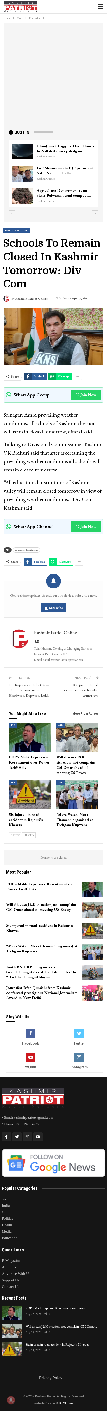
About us (9, 1267)
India (6, 1206)
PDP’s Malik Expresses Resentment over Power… (57, 1308)
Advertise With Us (16, 1274)
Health (7, 1225)
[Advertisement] (53, 78)
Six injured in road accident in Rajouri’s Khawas (57, 1344)
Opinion (8, 1212)
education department (26, 549)
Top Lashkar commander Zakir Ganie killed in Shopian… (64, 193)
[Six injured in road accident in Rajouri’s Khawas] (30, 794)
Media (7, 1231)
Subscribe (56, 608)
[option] (55, 173)
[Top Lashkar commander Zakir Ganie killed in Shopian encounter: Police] (24, 196)
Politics (7, 1218)
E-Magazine (11, 1261)
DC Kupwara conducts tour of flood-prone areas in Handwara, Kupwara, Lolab (29, 690)
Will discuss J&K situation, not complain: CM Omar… (61, 1326)
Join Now (88, 394)
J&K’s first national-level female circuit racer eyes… (65, 148)
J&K (25, 230)
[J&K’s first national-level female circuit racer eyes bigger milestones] (24, 151)
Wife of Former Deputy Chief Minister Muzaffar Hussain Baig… (66, 170)
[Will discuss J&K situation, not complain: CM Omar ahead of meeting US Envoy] (77, 737)
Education (12, 230)
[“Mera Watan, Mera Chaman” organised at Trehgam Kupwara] (77, 794)
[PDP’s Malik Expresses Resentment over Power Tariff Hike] (30, 737)
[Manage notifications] (11, 1400)
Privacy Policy (50, 1378)
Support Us (10, 1280)
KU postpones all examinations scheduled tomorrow (81, 690)
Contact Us (10, 1287)
